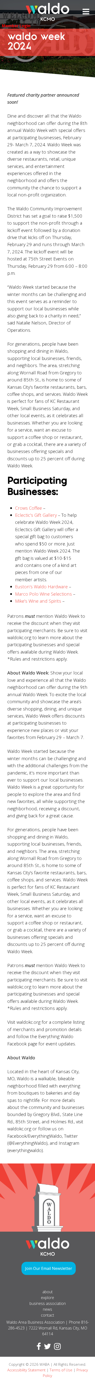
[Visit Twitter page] (46, 1347)
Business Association (47, 1303)
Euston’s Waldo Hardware (41, 586)
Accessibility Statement (26, 1369)
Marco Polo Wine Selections (43, 594)
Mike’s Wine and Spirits (38, 601)
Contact (47, 1315)
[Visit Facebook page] (38, 1347)
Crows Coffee (28, 508)
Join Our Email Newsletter (48, 1268)
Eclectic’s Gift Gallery (36, 515)
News (47, 1309)
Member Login (16, 25)
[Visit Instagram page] (56, 1347)
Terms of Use (61, 1369)
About (47, 1291)
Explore (47, 1297)
